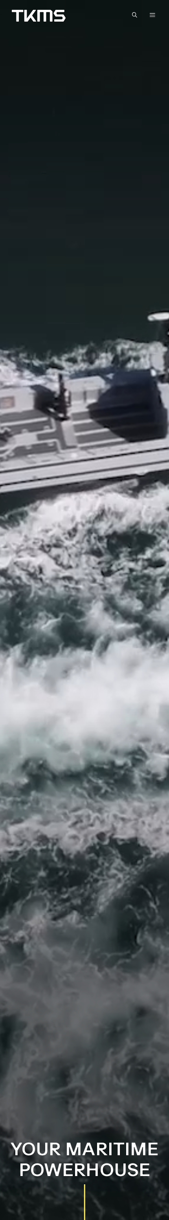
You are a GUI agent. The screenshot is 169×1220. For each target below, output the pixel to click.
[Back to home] (39, 16)
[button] (136, 15)
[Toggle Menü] (152, 15)
